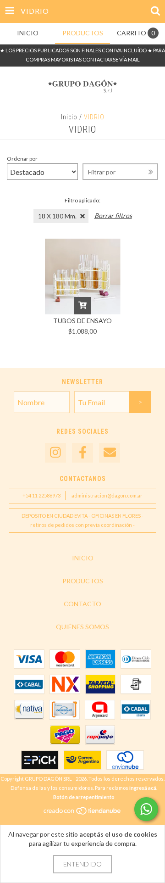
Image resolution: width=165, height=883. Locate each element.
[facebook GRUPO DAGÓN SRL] (82, 453)
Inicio (69, 117)
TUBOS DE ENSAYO (82, 320)
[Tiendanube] (83, 813)
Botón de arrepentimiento (84, 797)
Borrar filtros (113, 215)
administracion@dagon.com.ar (107, 495)
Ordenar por (22, 158)
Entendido (82, 864)
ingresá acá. (143, 788)
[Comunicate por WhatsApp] (146, 809)
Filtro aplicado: (82, 200)
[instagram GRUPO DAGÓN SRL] (55, 453)
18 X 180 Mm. (57, 216)
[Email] (109, 453)
